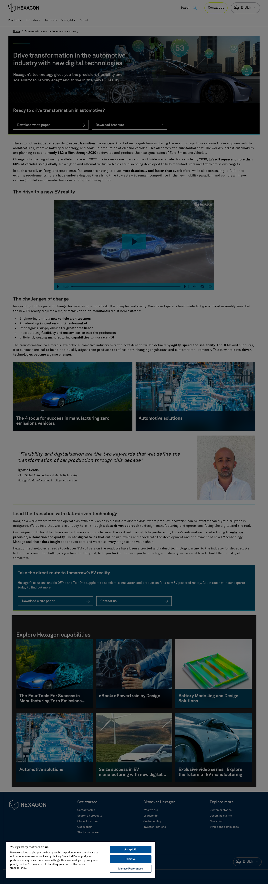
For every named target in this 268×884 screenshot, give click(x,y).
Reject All (130, 859)
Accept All (130, 849)
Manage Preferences (130, 869)
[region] (80, 859)
